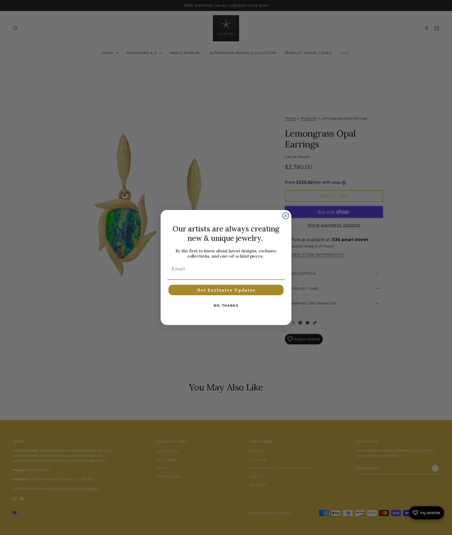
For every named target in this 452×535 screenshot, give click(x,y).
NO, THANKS (226, 306)
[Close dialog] (285, 216)
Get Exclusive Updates (226, 290)
